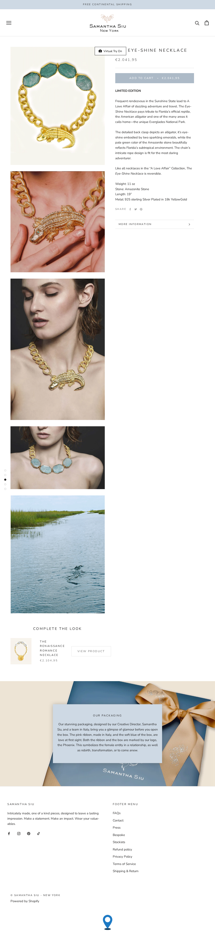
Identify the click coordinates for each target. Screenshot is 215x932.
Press (117, 827)
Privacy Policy (122, 856)
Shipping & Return (126, 871)
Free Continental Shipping (107, 4)
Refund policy (122, 849)
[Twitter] (135, 209)
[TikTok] (38, 833)
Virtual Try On (112, 51)
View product (91, 651)
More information (135, 224)
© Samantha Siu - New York (35, 895)
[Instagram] (18, 833)
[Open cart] (207, 22)
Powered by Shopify (24, 901)
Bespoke (119, 835)
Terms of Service (124, 864)
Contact (118, 820)
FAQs (117, 813)
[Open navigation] (8, 23)
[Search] (197, 23)
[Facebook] (130, 209)
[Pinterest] (141, 209)
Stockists (119, 842)
